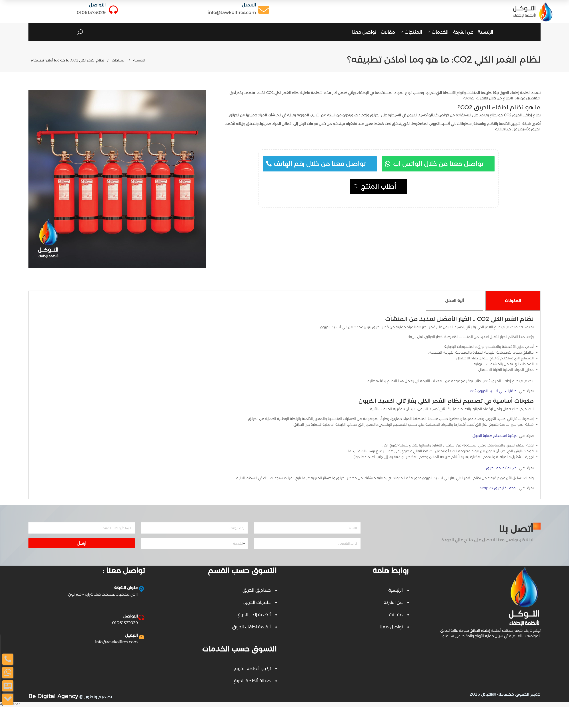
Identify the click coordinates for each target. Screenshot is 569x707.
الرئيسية (485, 32)
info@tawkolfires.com (232, 12)
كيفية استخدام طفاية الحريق (495, 436)
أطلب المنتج (378, 186)
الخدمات (440, 32)
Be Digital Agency (53, 696)
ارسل (81, 543)
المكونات (513, 300)
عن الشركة (463, 32)
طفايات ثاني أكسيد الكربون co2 (493, 391)
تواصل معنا (364, 32)
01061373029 (91, 12)
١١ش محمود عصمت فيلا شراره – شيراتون (103, 594)
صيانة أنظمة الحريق (501, 468)
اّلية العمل (454, 300)
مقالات (388, 32)
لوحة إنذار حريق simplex (498, 488)
